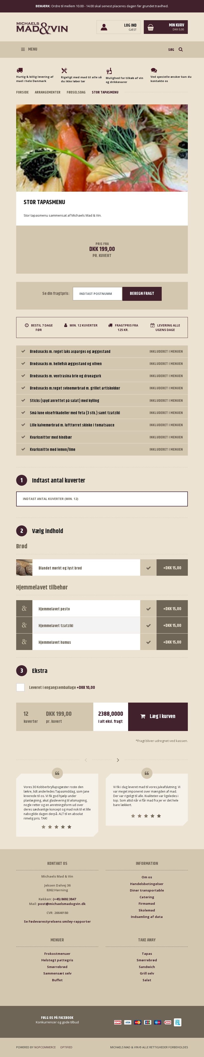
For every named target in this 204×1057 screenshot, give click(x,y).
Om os (147, 877)
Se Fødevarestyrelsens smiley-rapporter (57, 921)
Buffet (57, 980)
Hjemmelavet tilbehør (42, 587)
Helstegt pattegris (57, 960)
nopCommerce (45, 1047)
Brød (21, 546)
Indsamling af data (147, 916)
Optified (66, 1047)
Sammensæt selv (57, 973)
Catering (147, 897)
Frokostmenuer (57, 953)
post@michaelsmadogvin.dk (62, 903)
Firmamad (147, 903)
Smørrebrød (57, 967)
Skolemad (147, 910)
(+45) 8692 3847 (64, 899)
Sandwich (147, 967)
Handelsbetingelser (146, 884)
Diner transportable (147, 890)
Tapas (147, 953)
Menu (32, 49)
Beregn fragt (142, 293)
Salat (147, 980)
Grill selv (147, 973)
